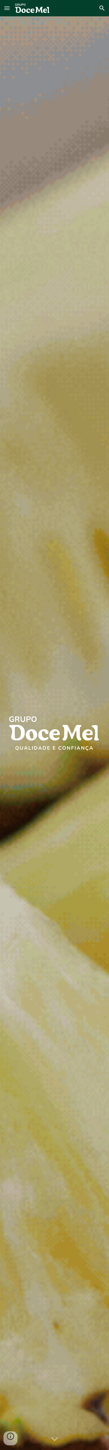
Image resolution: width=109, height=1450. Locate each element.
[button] (7, 8)
